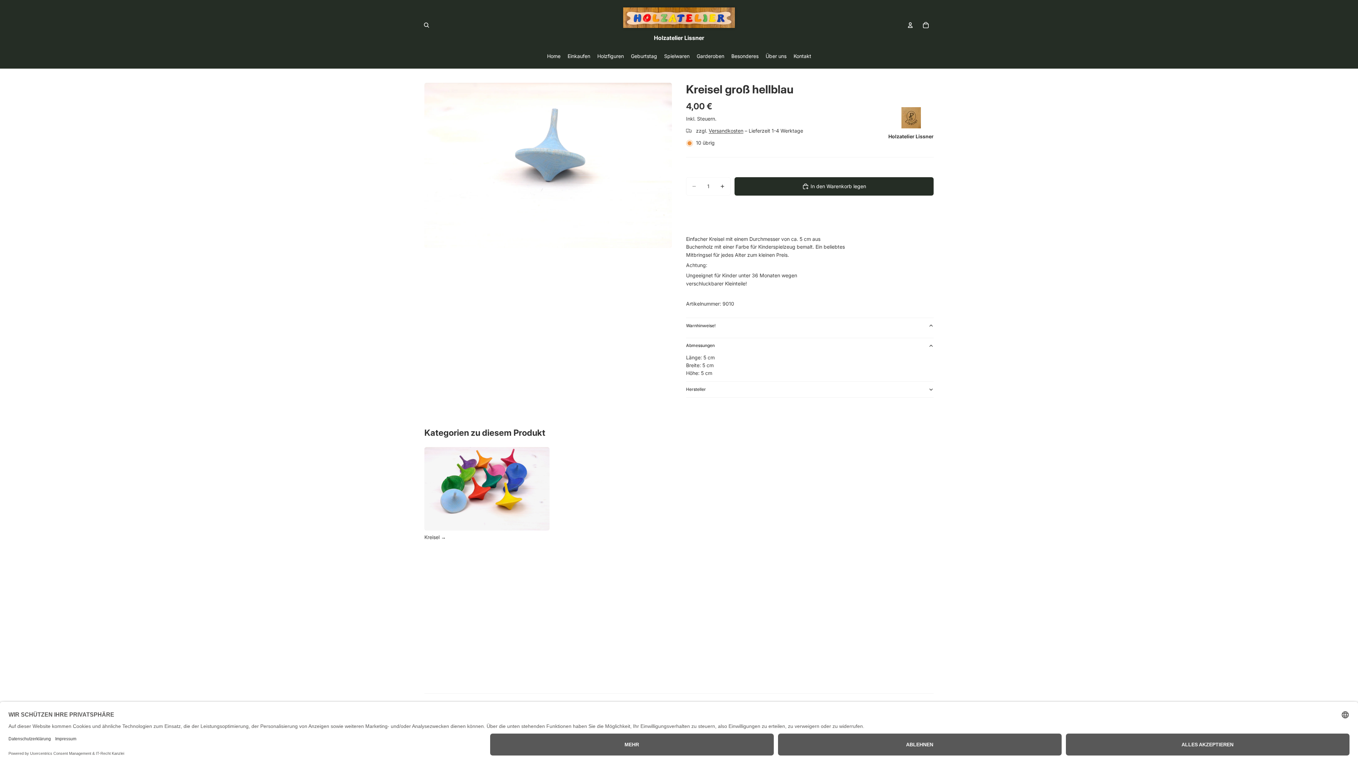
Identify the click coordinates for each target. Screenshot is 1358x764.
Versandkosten (726, 131)
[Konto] (910, 25)
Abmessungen (700, 345)
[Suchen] (426, 25)
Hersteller (696, 389)
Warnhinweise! (701, 325)
